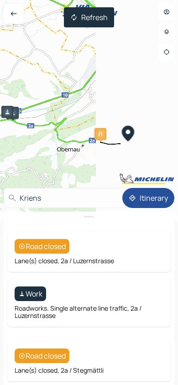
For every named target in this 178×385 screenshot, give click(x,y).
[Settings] (166, 32)
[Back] (14, 14)
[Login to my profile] (166, 12)
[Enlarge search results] (89, 217)
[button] (7, 112)
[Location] (166, 52)
